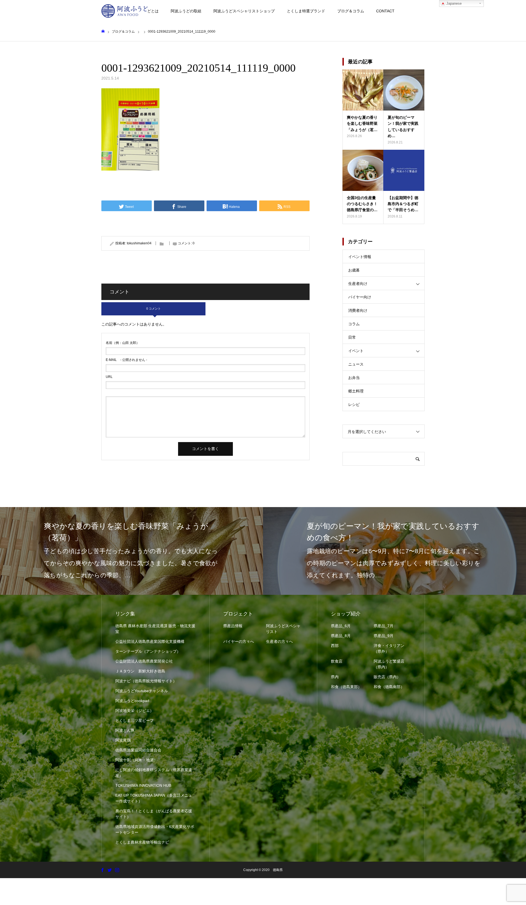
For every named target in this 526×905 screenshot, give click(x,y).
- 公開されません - (126, 359)
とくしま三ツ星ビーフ (134, 720)
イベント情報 (359, 256)
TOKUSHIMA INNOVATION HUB (143, 785)
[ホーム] (103, 31)
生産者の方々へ (279, 641)
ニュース (356, 364)
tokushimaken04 (139, 243)
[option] (131, 551)
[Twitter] (109, 870)
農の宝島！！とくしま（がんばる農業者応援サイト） (153, 814)
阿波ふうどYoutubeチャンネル (141, 691)
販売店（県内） (387, 677)
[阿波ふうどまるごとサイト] (124, 11)
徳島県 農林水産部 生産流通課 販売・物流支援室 (155, 629)
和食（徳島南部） (389, 687)
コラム (354, 324)
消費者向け (357, 310)
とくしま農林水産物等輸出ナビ (142, 842)
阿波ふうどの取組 (186, 11)
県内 (335, 677)
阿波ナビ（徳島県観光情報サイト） (146, 681)
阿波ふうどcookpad (132, 700)
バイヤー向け (359, 297)
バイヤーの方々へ (238, 641)
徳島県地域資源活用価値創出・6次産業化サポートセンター (154, 829)
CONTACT (385, 11)
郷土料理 (356, 391)
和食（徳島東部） (346, 687)
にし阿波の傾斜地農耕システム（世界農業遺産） (153, 773)
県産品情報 (232, 626)
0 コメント (153, 308)
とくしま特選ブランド (306, 11)
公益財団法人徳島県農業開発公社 (144, 661)
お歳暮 (354, 270)
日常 (352, 337)
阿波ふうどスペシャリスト (283, 629)
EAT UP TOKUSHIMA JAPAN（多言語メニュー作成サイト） (153, 798)
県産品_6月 (341, 626)
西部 (335, 645)
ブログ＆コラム (350, 11)
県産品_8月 (341, 636)
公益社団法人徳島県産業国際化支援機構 (149, 641)
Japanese (453, 3)
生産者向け (357, 283)
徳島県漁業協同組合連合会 (138, 750)
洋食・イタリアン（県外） (389, 648)
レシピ (354, 404)
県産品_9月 (383, 636)
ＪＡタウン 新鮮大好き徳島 (140, 671)
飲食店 (336, 661)
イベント (356, 351)
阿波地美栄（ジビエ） (134, 710)
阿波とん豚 (125, 730)
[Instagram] (117, 870)
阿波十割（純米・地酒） (136, 760)
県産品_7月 (383, 626)
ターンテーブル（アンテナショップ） (148, 651)
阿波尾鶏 (123, 740)
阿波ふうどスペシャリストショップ (244, 11)
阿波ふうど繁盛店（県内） (389, 664)
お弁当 (354, 377)
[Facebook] (102, 870)
